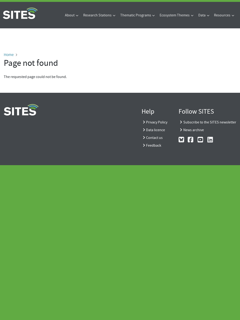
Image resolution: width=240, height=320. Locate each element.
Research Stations (97, 15)
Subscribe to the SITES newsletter (209, 122)
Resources (222, 15)
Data (202, 15)
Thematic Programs (135, 15)
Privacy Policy (156, 122)
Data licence (155, 130)
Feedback (153, 145)
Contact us (154, 137)
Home (9, 54)
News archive (193, 130)
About (70, 15)
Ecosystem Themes (175, 15)
